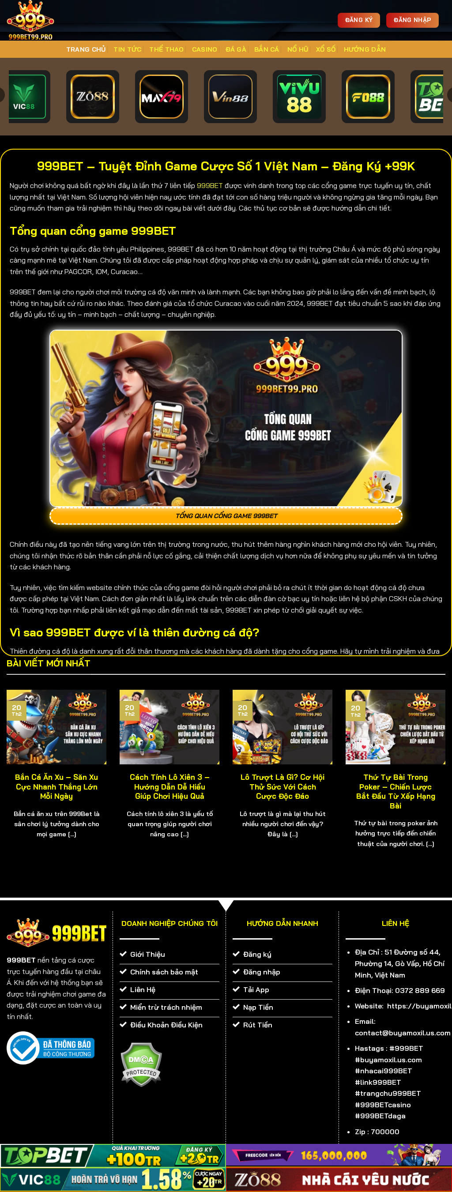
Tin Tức (127, 49)
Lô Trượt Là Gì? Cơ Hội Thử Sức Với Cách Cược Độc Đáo (282, 786)
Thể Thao (166, 49)
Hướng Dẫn (365, 49)
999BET (210, 185)
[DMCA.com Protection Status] (141, 1064)
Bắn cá (266, 49)
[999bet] (44, 20)
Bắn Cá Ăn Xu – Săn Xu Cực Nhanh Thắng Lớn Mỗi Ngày (56, 786)
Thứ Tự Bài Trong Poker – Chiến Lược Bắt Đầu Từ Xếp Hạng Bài (395, 791)
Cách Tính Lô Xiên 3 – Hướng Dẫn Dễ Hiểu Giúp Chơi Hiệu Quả (170, 786)
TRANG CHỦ (86, 49)
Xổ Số (325, 49)
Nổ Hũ (297, 49)
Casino (205, 49)
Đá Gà (236, 49)
